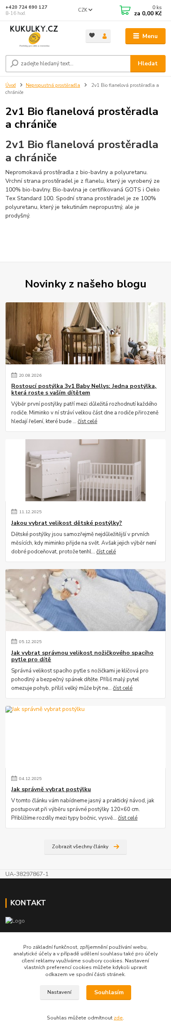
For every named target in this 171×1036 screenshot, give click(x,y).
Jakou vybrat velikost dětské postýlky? (66, 523)
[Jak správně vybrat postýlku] (85, 737)
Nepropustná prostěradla (53, 85)
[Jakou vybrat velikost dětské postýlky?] (85, 470)
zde (118, 1017)
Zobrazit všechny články (80, 846)
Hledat (148, 63)
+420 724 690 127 (26, 7)
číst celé (87, 421)
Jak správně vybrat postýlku (51, 789)
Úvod (10, 85)
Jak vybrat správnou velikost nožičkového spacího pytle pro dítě (82, 656)
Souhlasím (109, 992)
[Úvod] (38, 36)
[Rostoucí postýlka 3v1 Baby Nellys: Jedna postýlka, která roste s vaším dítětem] (85, 333)
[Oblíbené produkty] (92, 35)
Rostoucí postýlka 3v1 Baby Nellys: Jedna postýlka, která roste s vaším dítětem (83, 389)
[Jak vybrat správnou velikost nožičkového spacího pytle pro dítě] (85, 600)
